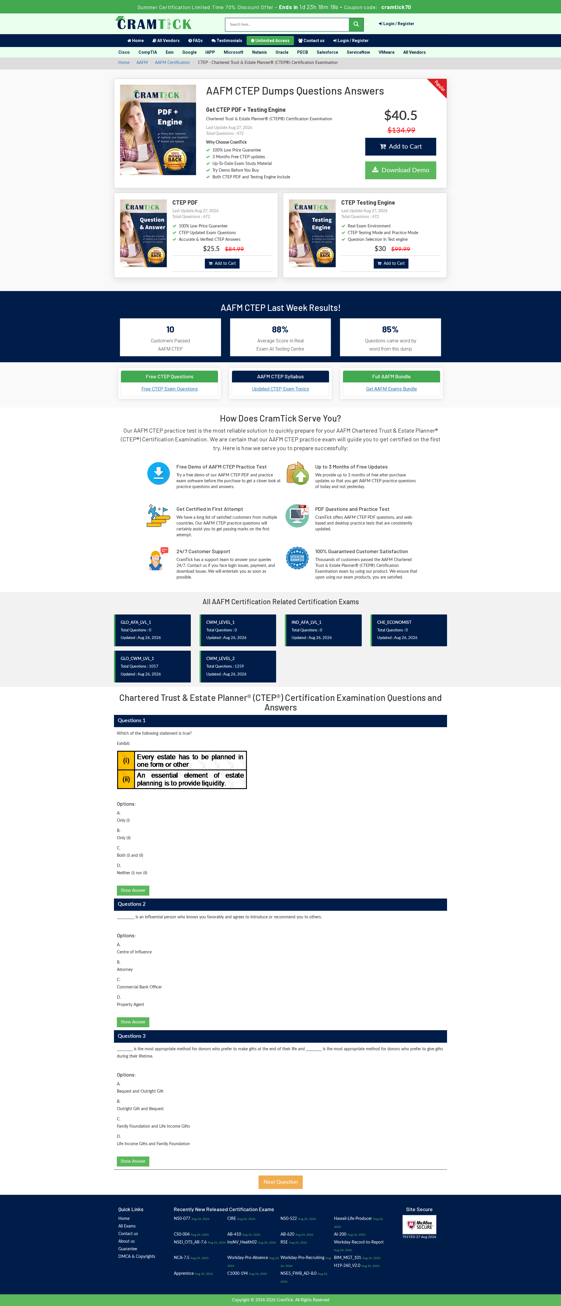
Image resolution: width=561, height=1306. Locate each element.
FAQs (197, 40)
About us (126, 1241)
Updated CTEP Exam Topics (280, 389)
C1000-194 (237, 1274)
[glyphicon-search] (356, 24)
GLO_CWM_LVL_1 (137, 659)
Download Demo (403, 170)
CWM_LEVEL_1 (220, 623)
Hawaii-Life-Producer (353, 1219)
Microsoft (233, 52)
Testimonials (229, 40)
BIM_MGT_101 (347, 1258)
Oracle (282, 52)
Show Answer (133, 891)
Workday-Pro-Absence (247, 1258)
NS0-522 (288, 1219)
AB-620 (287, 1234)
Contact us (314, 40)
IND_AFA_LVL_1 (306, 623)
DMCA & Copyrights (136, 1257)
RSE (284, 1242)
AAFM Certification (172, 63)
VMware (386, 52)
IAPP (210, 52)
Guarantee (127, 1249)
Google (189, 52)
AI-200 (340, 1234)
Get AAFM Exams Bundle (391, 389)
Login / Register (398, 23)
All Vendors (168, 40)
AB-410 (234, 1234)
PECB (302, 52)
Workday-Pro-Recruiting (302, 1258)
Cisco (124, 52)
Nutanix (259, 52)
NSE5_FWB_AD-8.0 (298, 1274)
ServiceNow (358, 52)
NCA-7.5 (181, 1258)
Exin (170, 52)
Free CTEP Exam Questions (169, 389)
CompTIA (147, 52)
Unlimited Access (272, 40)
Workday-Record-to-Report (359, 1242)
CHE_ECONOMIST (394, 623)
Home (137, 40)
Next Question (281, 1182)
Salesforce (327, 52)
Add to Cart (404, 146)
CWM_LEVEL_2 (220, 659)
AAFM (142, 63)
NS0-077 (182, 1219)
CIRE (231, 1219)
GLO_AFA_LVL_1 (136, 623)
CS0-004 (182, 1234)
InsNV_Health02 (242, 1242)
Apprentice (184, 1274)
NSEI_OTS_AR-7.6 (190, 1242)
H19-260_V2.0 (347, 1266)
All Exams (127, 1226)
